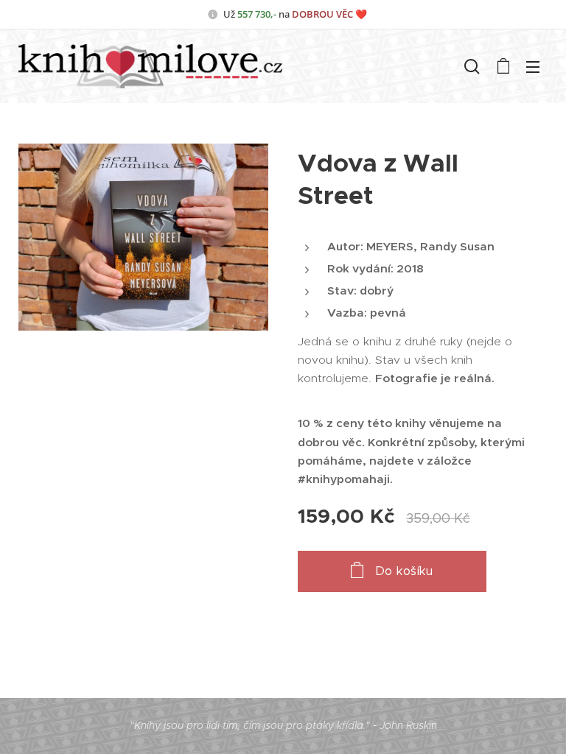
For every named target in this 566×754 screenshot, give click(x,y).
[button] (472, 66)
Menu (533, 66)
